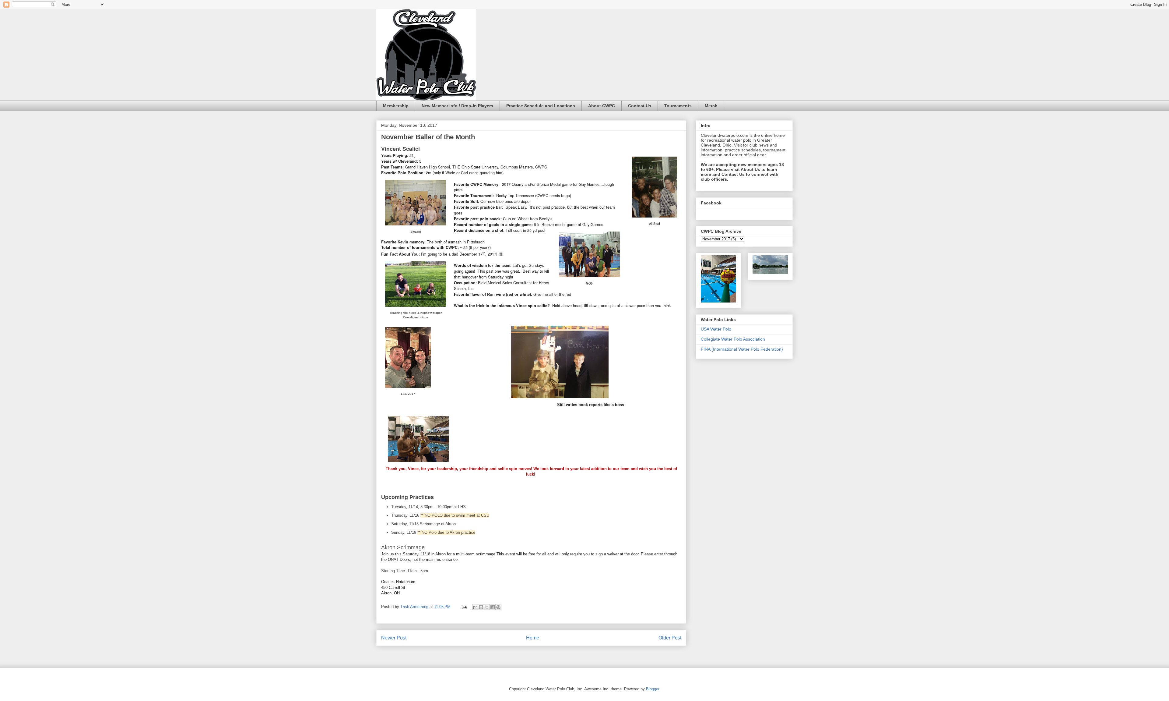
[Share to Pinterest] (498, 607)
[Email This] (475, 607)
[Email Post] (464, 606)
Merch (711, 105)
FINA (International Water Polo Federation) (742, 349)
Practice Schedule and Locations (540, 105)
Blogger (652, 689)
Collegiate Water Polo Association (733, 339)
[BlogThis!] (481, 607)
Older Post (669, 637)
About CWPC (601, 105)
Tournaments (678, 105)
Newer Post (393, 637)
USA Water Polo (716, 329)
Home (532, 637)
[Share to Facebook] (493, 607)
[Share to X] (487, 607)
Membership (396, 105)
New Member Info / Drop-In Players (457, 105)
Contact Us (639, 105)
